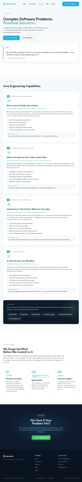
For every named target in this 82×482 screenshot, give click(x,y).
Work (47, 4)
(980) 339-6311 (62, 467)
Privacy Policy (50, 478)
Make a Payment (63, 461)
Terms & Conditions (40, 478)
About (53, 4)
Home (24, 4)
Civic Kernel (32, 4)
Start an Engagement (71, 4)
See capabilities (27, 38)
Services (40, 4)
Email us (60, 464)
